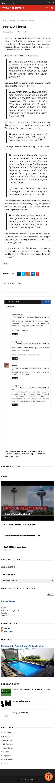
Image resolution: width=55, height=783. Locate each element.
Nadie (14, 366)
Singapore (7, 755)
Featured (6, 736)
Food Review (7, 740)
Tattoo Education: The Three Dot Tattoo (31, 689)
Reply (15, 334)
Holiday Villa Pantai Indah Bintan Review (22, 646)
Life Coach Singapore (10, 610)
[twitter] (53, 2)
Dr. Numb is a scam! (21, 701)
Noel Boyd (8, 631)
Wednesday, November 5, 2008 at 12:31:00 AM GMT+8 (31, 317)
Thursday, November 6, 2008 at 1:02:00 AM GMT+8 (32, 388)
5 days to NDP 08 (20, 713)
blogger (45, 302)
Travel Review (8, 759)
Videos (5, 763)
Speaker (4, 613)
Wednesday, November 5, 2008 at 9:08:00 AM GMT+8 (31, 344)
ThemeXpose (31, 780)
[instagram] (50, 2)
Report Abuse (8, 601)
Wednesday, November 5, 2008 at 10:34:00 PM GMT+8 (31, 368)
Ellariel (7, 628)
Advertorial (7, 732)
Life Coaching (8, 744)
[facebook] (47, 2)
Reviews (6, 752)
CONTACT (5, 615)
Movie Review (8, 748)
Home (5, 20)
